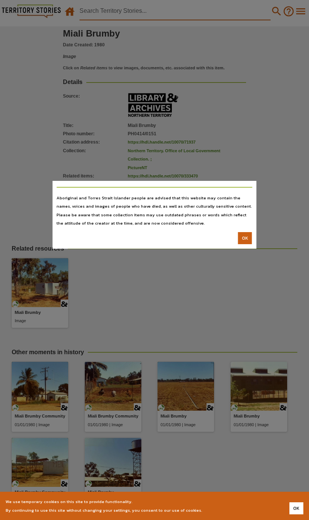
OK (245, 238)
